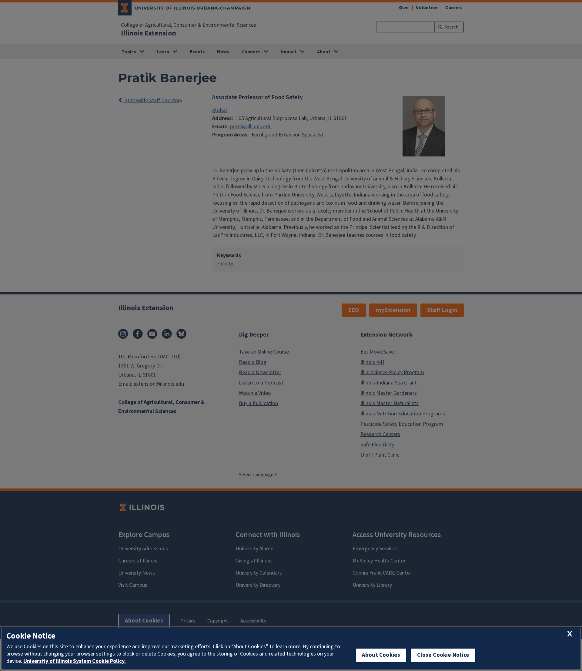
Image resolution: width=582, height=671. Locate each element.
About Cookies (381, 655)
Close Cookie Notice (443, 655)
